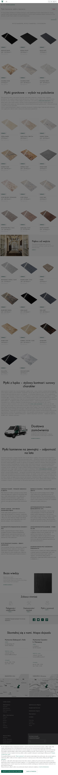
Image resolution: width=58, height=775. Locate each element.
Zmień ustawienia (31, 771)
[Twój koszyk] (51, 2)
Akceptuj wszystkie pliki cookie (12, 771)
